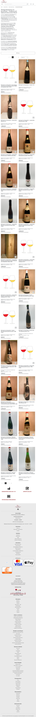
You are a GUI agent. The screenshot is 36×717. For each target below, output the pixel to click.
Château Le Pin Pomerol (18, 628)
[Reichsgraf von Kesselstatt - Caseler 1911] (27, 71)
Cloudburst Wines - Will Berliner (18, 550)
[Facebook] (18, 509)
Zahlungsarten (18, 558)
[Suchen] (27, 4)
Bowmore (18, 694)
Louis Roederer (18, 682)
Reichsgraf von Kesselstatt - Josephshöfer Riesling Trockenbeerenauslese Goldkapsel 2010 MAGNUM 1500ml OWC (9, 260)
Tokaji (18, 652)
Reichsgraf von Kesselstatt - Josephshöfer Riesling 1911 (9, 121)
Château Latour (18, 620)
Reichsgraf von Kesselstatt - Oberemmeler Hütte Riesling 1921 (27, 402)
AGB (18, 537)
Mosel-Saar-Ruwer (18, 607)
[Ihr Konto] (33, 4)
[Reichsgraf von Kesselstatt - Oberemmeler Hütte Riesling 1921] (27, 388)
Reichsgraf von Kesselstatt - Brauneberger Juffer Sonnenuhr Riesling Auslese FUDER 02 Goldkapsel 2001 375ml (9, 85)
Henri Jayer (18, 633)
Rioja (18, 609)
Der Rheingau (18, 605)
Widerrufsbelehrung (18, 538)
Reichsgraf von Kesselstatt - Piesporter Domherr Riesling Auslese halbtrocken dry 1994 (9, 438)
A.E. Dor (18, 711)
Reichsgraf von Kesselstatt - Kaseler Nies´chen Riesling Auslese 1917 (26, 331)
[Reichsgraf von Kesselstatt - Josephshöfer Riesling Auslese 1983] (27, 107)
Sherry (18, 649)
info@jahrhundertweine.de (18, 516)
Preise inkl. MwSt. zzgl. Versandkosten (23, 90)
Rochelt (18, 706)
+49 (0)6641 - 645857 (18, 519)
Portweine (18, 648)
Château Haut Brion (18, 621)
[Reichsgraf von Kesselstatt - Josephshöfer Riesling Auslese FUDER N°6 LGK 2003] (9, 141)
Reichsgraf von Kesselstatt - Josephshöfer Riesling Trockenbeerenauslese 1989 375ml (26, 189)
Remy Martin (18, 707)
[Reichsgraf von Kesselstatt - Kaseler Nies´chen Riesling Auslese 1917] (27, 317)
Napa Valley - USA (18, 604)
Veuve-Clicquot (18, 687)
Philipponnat (18, 685)
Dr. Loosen (18, 675)
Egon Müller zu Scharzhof (18, 665)
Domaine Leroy (18, 636)
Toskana (18, 612)
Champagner (18, 650)
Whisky (18, 657)
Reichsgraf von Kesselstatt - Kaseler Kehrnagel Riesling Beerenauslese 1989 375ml (8, 331)
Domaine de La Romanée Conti (18, 632)
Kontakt (18, 530)
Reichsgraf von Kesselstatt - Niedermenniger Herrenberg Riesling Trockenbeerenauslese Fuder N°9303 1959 (9, 402)
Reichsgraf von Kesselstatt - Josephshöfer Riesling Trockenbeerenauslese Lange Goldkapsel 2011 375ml (9, 295)
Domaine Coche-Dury (18, 640)
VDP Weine (18, 553)
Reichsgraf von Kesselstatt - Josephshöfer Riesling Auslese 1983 (26, 121)
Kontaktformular (20, 521)
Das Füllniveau (18, 545)
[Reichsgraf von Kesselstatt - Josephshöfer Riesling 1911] (9, 107)
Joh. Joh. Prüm (18, 666)
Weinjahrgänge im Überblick (18, 546)
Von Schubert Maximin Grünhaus (18, 670)
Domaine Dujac (18, 638)
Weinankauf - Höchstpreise (18, 529)
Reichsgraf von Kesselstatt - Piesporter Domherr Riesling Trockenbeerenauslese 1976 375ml (26, 438)
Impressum (18, 534)
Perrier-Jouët (18, 683)
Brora (18, 699)
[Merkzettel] (31, 4)
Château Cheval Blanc (18, 624)
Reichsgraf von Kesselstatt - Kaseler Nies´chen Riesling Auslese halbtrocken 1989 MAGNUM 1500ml (8, 366)
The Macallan (18, 693)
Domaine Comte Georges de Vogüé (18, 642)
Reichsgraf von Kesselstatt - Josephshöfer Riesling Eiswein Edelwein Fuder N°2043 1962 (9, 189)
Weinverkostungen (18, 544)
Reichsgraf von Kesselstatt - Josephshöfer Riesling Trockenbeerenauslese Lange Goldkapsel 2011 (26, 260)
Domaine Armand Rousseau (18, 637)
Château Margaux (18, 619)
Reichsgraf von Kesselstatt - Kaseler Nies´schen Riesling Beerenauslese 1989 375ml (26, 366)
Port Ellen (18, 697)
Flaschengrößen (18, 554)
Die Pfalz (18, 608)
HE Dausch (18, 669)
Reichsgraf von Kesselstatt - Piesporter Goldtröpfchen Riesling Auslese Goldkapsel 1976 (27, 473)
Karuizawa (18, 695)
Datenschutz (18, 536)
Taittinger (18, 686)
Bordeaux (18, 600)
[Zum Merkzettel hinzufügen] (16, 82)
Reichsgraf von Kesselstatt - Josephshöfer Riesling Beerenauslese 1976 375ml (26, 155)
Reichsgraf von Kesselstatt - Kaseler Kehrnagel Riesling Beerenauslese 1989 (26, 295)
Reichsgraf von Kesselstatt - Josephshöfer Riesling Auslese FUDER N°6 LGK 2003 (9, 155)
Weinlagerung (18, 549)
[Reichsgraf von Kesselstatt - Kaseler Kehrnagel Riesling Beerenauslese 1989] (27, 281)
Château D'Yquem (18, 626)
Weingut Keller (18, 664)
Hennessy (18, 705)
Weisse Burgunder (18, 653)
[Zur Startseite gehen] (18, 1)
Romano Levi (18, 709)
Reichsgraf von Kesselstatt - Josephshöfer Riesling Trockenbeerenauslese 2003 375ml (9, 225)
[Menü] (2, 4)
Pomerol (18, 603)
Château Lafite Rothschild (18, 616)
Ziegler (18, 710)
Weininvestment (18, 548)
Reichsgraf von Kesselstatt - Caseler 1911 (27, 84)
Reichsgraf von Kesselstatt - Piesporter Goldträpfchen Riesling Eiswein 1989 (8, 473)
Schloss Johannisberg (18, 673)
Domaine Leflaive (18, 641)
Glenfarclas (18, 698)
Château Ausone (18, 625)
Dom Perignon (18, 681)
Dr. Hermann (18, 674)
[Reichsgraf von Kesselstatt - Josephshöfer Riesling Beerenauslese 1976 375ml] (27, 141)
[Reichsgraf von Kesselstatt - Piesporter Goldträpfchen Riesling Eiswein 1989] (9, 459)
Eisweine (18, 654)
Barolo (18, 658)
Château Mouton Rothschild (18, 617)
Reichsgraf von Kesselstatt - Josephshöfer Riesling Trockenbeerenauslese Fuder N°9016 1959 (26, 225)
